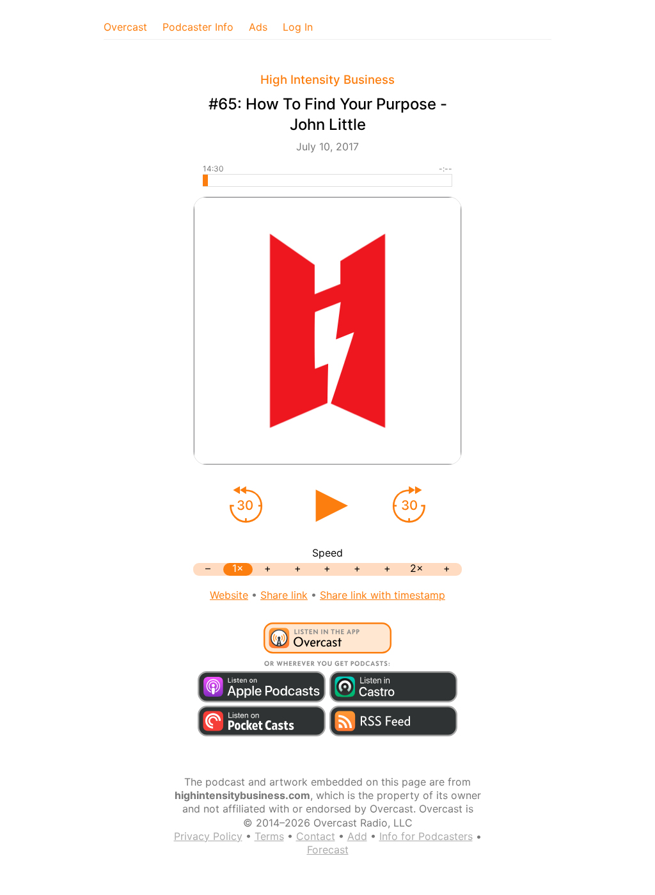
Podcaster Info (197, 26)
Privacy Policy (208, 836)
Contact (315, 836)
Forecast (328, 849)
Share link (284, 595)
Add (357, 836)
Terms (269, 836)
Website (229, 595)
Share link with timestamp (382, 595)
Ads (258, 26)
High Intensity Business (327, 79)
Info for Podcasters (426, 836)
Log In (298, 26)
